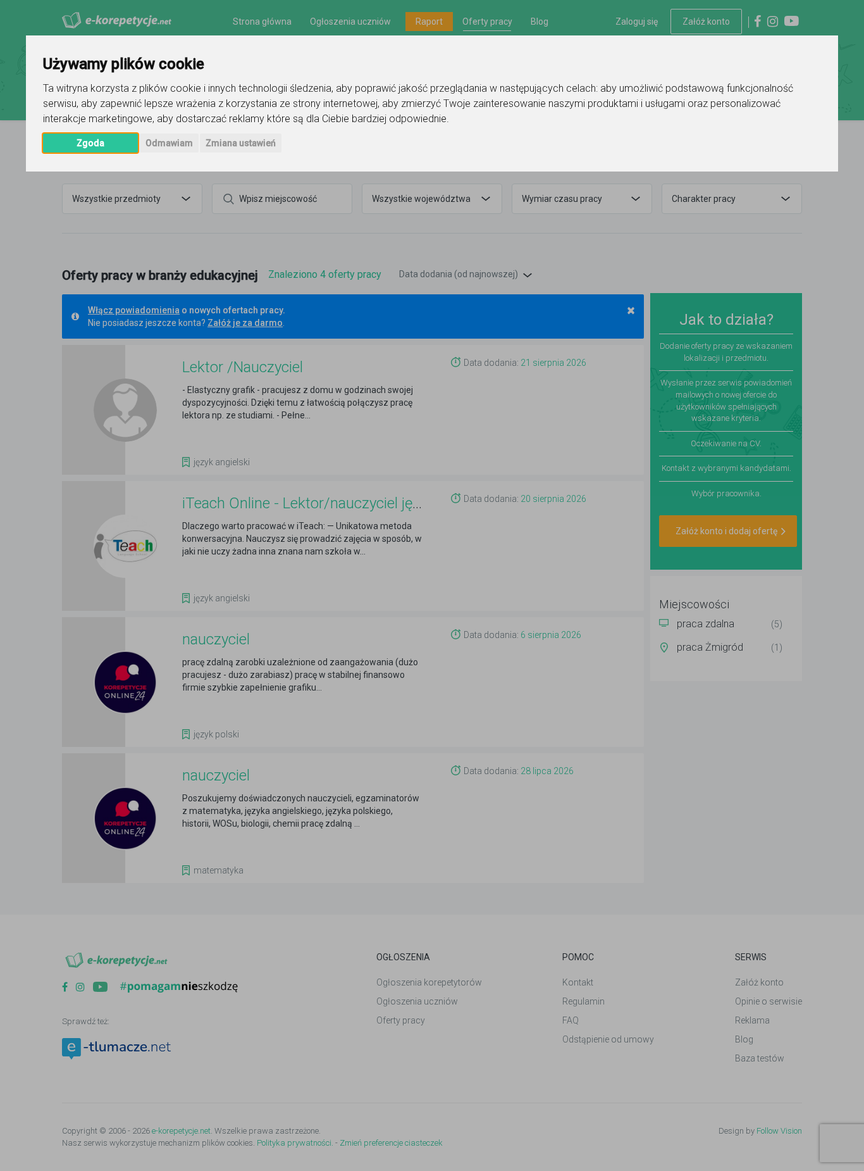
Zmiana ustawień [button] (241, 143)
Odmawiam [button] (169, 143)
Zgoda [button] (90, 143)
